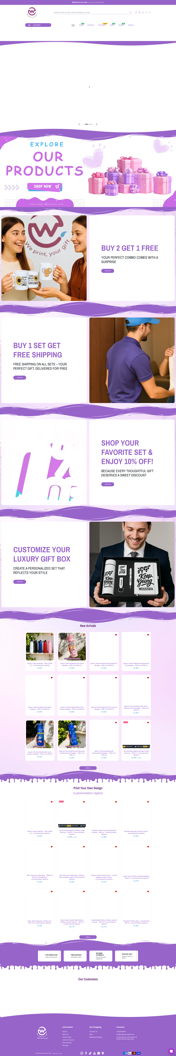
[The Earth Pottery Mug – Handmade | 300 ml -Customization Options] (136, 903)
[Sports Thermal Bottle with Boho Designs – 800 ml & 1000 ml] (40, 689)
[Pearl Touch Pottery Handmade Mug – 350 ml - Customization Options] (136, 858)
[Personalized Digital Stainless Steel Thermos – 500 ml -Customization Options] (136, 734)
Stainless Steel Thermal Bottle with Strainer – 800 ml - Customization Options (104, 832)
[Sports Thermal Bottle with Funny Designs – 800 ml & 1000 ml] (72, 646)
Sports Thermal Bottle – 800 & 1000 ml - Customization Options (39, 664)
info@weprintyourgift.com (125, 1034)
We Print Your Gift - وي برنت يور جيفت (51, 1053)
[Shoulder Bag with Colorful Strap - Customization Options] (136, 813)
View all (88, 768)
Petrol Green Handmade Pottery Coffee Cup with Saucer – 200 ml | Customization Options (72, 922)
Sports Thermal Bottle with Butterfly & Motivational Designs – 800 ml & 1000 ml (72, 753)
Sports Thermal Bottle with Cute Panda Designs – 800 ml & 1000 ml (72, 708)
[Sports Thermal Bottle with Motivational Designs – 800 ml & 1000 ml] (104, 734)
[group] (88, 170)
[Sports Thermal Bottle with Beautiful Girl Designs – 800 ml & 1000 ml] (136, 646)
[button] (139, 12)
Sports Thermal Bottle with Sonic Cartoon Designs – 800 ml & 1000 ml (40, 753)
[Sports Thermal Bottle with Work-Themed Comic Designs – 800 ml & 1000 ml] (136, 689)
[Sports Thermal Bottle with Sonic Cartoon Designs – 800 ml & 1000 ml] (40, 734)
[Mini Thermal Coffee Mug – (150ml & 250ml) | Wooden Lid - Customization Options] (40, 858)
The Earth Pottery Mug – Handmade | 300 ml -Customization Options (136, 922)
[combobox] (93, 12)
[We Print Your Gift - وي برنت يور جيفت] (32, 12)
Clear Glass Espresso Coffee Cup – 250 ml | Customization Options (39, 922)
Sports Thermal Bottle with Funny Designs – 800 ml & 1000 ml (72, 664)
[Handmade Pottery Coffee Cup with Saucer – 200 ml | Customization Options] (104, 903)
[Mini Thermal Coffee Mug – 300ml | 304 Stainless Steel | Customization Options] (72, 858)
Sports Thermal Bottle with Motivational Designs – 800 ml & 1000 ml (104, 753)
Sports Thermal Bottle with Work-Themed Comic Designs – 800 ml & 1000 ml (136, 708)
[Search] (130, 12)
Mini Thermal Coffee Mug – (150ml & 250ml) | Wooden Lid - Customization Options (40, 877)
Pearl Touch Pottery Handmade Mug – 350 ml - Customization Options (136, 877)
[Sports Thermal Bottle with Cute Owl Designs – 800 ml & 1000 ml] (104, 689)
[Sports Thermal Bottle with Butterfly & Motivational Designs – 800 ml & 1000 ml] (72, 734)
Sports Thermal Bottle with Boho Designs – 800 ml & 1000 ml (39, 708)
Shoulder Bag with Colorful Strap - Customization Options (136, 832)
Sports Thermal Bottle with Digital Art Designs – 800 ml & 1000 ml (104, 664)
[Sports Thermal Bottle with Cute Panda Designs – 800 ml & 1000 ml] (72, 689)
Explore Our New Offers (96, 2)
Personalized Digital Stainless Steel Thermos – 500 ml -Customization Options (136, 753)
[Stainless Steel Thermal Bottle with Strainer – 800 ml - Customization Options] (104, 813)
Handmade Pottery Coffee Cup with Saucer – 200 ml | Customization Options (104, 922)
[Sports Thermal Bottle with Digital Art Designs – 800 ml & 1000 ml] (104, 646)
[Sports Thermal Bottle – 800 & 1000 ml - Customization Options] (40, 646)
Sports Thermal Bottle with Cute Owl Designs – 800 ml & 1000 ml (104, 708)
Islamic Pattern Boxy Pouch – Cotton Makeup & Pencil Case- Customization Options (104, 877)
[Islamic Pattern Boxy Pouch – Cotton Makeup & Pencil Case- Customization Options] (104, 858)
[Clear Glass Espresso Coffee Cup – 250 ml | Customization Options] (40, 903)
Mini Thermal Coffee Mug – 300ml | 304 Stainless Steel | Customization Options (72, 877)
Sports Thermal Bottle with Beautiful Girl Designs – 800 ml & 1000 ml (136, 664)
